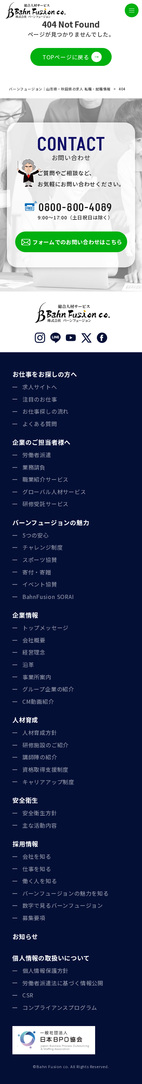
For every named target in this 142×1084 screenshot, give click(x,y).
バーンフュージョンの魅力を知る (65, 893)
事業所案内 (36, 677)
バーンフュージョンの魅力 (51, 522)
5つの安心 (35, 535)
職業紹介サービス (45, 479)
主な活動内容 (39, 825)
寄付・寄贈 (36, 572)
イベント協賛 (39, 584)
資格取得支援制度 (45, 769)
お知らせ (25, 936)
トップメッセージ (45, 627)
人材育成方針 (39, 732)
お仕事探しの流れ (45, 411)
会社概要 (33, 640)
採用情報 (25, 843)
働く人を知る (39, 881)
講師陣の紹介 (39, 757)
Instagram (40, 337)
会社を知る (36, 856)
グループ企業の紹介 (48, 689)
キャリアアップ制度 (48, 782)
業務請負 (33, 467)
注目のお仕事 (39, 399)
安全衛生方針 (39, 813)
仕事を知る (36, 869)
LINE (55, 337)
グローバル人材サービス (54, 491)
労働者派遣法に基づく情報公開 (62, 983)
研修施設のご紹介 (45, 745)
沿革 (28, 664)
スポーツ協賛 (39, 559)
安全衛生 (25, 800)
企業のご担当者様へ (41, 441)
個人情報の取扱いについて (51, 957)
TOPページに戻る (65, 57)
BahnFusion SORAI (48, 596)
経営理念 (33, 652)
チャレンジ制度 (42, 547)
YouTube (71, 337)
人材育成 (25, 719)
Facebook (102, 337)
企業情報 (25, 614)
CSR (27, 995)
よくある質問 (39, 424)
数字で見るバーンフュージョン (62, 905)
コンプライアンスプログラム (59, 1007)
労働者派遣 (36, 455)
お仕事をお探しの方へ (44, 373)
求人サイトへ (39, 387)
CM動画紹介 (38, 701)
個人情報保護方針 (45, 970)
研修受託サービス (45, 504)
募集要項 (33, 918)
